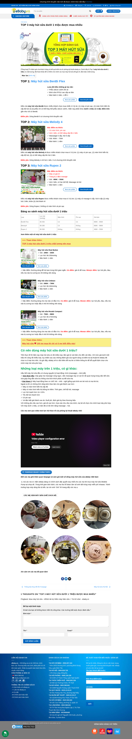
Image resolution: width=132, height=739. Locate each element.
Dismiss (89, 2)
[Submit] (90, 11)
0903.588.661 (65, 685)
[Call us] (107, 5)
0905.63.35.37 (71, 695)
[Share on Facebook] (62, 578)
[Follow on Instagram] (16, 680)
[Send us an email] (105, 5)
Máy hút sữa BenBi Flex (48, 81)
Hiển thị (31, 75)
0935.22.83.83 (66, 690)
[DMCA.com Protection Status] (23, 726)
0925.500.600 (67, 700)
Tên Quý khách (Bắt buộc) (95, 670)
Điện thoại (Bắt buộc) (94, 679)
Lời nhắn (89, 687)
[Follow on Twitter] (20, 680)
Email (69, 630)
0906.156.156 (66, 675)
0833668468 (65, 712)
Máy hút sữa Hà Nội (101, 587)
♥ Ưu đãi (15, 692)
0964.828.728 (63, 670)
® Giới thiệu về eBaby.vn (20, 687)
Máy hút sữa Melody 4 (46, 122)
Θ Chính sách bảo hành (20, 697)
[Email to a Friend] (69, 578)
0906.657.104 (67, 663)
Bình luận (27, 613)
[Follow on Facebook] (103, 5)
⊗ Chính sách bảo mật (20, 695)
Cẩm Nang (24, 22)
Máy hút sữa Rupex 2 (46, 165)
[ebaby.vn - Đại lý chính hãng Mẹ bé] (20, 11)
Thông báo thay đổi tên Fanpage (35, 587)
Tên (25, 630)
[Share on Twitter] (66, 578)
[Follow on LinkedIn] (23, 680)
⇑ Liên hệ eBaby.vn (19, 690)
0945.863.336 (71, 680)
